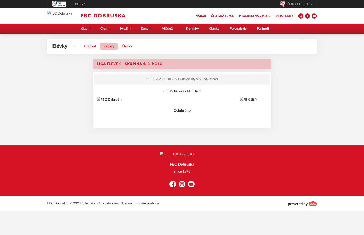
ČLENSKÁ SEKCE (222, 16)
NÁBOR (200, 16)
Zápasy (109, 46)
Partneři (263, 28)
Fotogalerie (238, 28)
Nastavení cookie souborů (139, 203)
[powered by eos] (302, 203)
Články (214, 28)
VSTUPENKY (284, 16)
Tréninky (192, 28)
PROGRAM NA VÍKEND (255, 16)
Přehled (90, 46)
